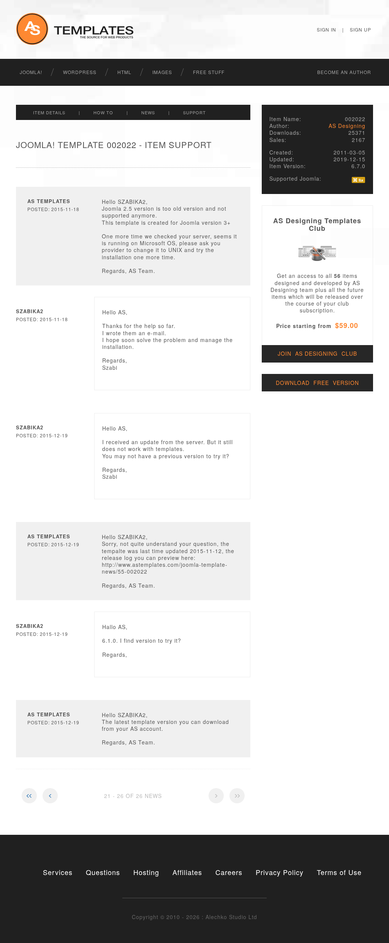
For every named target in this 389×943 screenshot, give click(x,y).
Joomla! (31, 72)
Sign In (326, 29)
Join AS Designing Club (317, 353)
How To (103, 112)
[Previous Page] (50, 795)
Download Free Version (317, 382)
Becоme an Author (344, 72)
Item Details (49, 112)
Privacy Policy (280, 872)
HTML (124, 72)
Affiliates (187, 872)
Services (58, 872)
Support (194, 112)
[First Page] (29, 795)
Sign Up (360, 29)
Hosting (146, 872)
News (148, 112)
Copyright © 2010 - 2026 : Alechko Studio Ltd (194, 917)
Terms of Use (339, 872)
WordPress (79, 72)
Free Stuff (209, 72)
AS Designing (347, 125)
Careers (228, 872)
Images (162, 72)
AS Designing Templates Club (317, 224)
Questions (103, 872)
